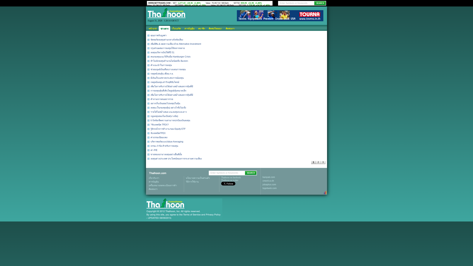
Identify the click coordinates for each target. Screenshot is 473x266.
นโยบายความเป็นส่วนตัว (198, 178)
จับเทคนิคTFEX (158, 133)
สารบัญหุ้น (190, 28)
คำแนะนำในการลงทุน (161, 65)
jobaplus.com (269, 184)
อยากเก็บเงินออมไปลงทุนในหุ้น (165, 103)
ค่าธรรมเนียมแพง (159, 137)
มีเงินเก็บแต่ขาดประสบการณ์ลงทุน (167, 78)
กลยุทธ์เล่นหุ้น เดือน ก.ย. (162, 73)
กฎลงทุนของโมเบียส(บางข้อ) (164, 116)
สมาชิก (201, 28)
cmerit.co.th (268, 181)
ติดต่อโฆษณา (215, 28)
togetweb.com (270, 188)
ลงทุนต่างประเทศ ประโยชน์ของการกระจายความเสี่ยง (176, 158)
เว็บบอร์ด (176, 28)
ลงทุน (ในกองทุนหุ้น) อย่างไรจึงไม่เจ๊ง (168, 107)
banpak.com (269, 177)
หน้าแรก (153, 28)
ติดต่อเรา (230, 28)
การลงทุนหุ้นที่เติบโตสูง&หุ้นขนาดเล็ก (168, 90)
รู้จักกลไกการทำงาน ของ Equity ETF (168, 129)
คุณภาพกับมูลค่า (159, 35)
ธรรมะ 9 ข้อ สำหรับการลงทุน (164, 146)
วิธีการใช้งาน (192, 181)
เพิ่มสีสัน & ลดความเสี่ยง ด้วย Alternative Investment (176, 44)
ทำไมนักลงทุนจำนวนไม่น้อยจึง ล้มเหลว (169, 61)
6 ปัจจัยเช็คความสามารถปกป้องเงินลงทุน (170, 120)
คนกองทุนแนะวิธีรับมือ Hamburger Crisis (170, 56)
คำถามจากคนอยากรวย (162, 99)
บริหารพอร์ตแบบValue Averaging (167, 141)
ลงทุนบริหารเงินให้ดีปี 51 (162, 52)
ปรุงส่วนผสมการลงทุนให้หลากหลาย (168, 48)
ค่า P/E (154, 150)
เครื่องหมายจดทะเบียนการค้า (163, 185)
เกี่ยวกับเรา (154, 178)
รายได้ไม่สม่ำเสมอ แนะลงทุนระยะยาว (169, 112)
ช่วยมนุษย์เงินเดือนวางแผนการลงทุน (168, 69)
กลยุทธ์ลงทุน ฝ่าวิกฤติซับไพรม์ (165, 82)
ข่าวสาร (164, 28)
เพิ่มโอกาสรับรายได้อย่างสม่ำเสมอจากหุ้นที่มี (172, 86)
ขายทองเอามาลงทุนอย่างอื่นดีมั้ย (166, 154)
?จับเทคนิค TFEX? (160, 124)
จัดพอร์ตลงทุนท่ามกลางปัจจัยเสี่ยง (167, 39)
